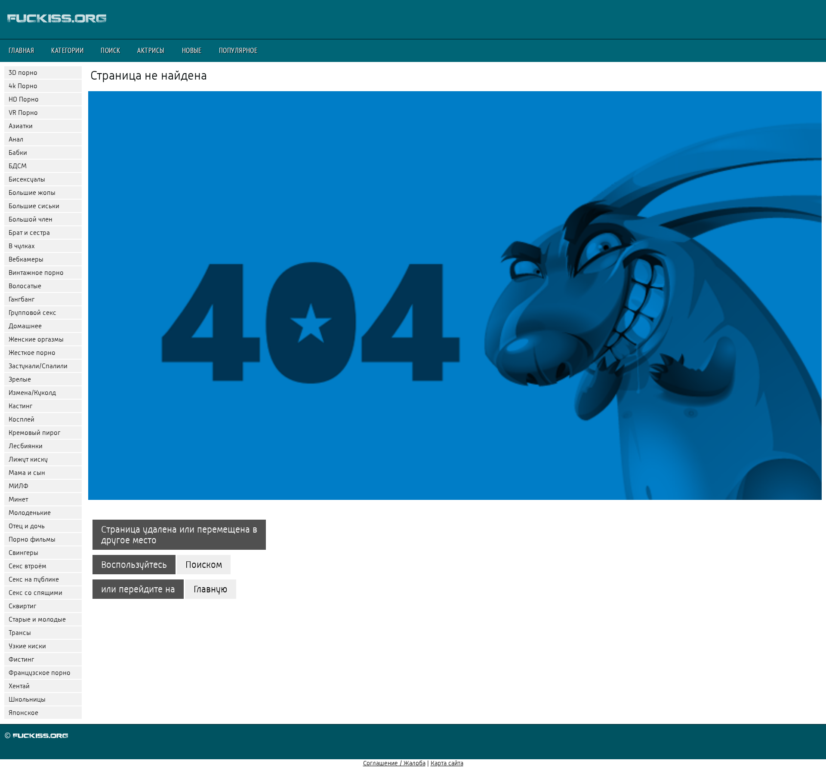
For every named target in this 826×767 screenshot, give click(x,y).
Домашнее (25, 326)
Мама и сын (27, 472)
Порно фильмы (32, 539)
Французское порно (40, 672)
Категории (67, 50)
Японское (23, 712)
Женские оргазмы (36, 339)
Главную (211, 589)
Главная (21, 50)
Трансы (20, 632)
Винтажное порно (36, 272)
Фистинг (21, 659)
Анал (16, 139)
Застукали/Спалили (38, 366)
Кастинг (20, 406)
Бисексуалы (27, 179)
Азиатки (21, 126)
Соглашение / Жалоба (394, 763)
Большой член (30, 219)
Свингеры (23, 552)
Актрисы (150, 50)
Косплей (21, 419)
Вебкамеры (26, 259)
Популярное (238, 50)
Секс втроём (27, 566)
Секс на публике (34, 579)
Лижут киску (28, 459)
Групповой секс (32, 312)
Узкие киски (27, 646)
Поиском (203, 564)
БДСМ (18, 166)
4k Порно (23, 86)
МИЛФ (18, 486)
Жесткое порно (32, 352)
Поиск (110, 50)
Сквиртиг (22, 606)
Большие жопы (32, 192)
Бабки (18, 152)
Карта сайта (447, 763)
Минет (18, 499)
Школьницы (27, 699)
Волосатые (25, 286)
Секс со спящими (35, 592)
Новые (192, 50)
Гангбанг (21, 299)
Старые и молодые (37, 619)
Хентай (19, 686)
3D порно (23, 72)
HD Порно (24, 99)
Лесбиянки (26, 446)
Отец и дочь (27, 526)
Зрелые (20, 379)
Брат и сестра (29, 232)
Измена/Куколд (32, 392)
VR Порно (23, 112)
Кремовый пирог (34, 432)
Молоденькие (30, 512)
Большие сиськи (34, 206)
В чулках (22, 246)
